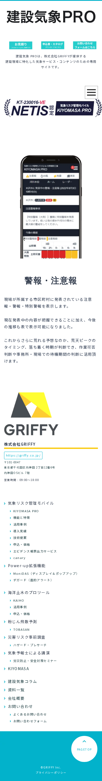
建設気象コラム (22, 681)
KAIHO (18, 600)
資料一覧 (16, 689)
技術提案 (20, 537)
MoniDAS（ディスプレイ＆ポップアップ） (46, 573)
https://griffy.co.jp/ (23, 455)
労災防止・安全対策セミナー (35, 660)
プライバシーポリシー (51, 772)
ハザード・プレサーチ (30, 645)
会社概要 (16, 698)
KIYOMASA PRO (26, 511)
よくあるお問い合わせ (30, 714)
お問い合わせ (20, 706)
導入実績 (20, 531)
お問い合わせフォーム (30, 721)
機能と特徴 (21, 517)
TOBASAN (21, 629)
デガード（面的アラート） (33, 580)
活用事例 (20, 524)
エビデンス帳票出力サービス (35, 551)
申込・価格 (21, 544)
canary (19, 557)
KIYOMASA (18, 668)
